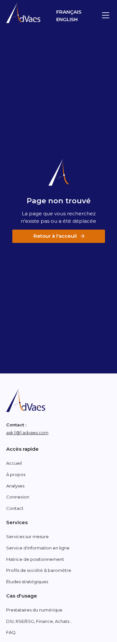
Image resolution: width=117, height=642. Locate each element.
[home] (23, 13)
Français (69, 12)
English (67, 19)
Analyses (15, 485)
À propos (15, 474)
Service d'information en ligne (38, 547)
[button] (104, 15)
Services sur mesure (27, 536)
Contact (14, 508)
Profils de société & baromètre (38, 570)
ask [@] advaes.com (27, 432)
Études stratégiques (27, 581)
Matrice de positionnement (35, 559)
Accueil (14, 463)
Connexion (17, 496)
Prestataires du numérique (34, 609)
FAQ (11, 632)
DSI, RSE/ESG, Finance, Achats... (39, 621)
